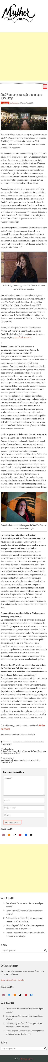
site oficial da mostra (23, 337)
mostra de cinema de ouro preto (32, 742)
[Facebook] (26, 835)
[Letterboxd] (9, 835)
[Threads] (31, 835)
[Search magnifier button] (45, 950)
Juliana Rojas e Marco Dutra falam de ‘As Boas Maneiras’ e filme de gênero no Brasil (23, 752)
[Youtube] (20, 835)
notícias (5, 103)
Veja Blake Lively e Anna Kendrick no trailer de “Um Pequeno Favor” (20, 761)
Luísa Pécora (14, 103)
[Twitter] (9, 995)
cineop (16, 742)
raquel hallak (6, 744)
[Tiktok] (15, 835)
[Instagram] (3, 835)
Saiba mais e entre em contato (12, 980)
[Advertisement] (24, 56)
